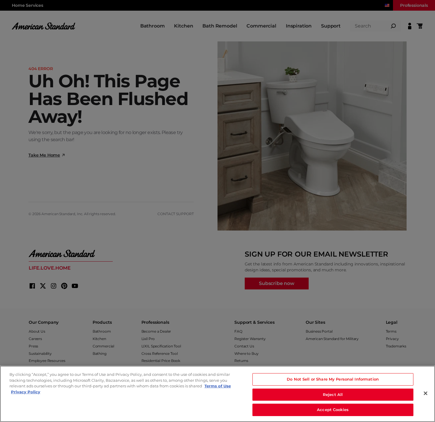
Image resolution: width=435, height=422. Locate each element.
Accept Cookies (333, 409)
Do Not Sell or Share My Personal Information (333, 379)
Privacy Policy (25, 391)
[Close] (425, 393)
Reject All (333, 394)
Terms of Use (217, 386)
